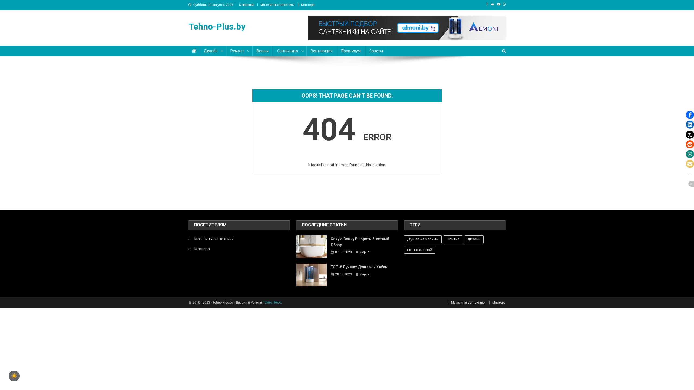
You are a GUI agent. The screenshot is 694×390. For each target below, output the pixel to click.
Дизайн (211, 51)
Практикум (351, 51)
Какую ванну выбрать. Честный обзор (360, 242)
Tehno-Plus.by (216, 26)
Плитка (453, 239)
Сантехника (287, 51)
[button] (690, 115)
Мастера (307, 5)
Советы (376, 51)
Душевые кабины (423, 239)
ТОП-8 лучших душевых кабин (359, 267)
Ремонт (237, 51)
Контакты (246, 5)
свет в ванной (419, 250)
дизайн (474, 239)
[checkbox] (14, 375)
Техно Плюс (272, 302)
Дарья (364, 252)
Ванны (262, 51)
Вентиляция (322, 51)
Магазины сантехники (277, 5)
